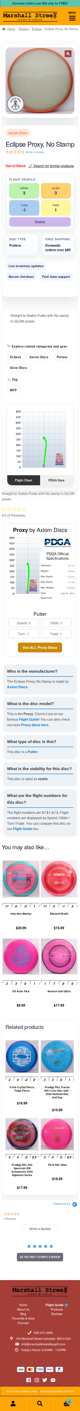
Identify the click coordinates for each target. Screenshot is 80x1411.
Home (11, 29)
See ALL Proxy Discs (40, 647)
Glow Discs (18, 367)
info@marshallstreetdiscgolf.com (43, 1344)
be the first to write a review (40, 1257)
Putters (62, 357)
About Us (23, 1309)
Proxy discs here (34, 725)
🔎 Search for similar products (51, 165)
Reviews (57, 1314)
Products (57, 1309)
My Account (13, 1404)
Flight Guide (29, 719)
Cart (61, 1400)
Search (40, 1404)
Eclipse (37, 29)
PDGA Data (56, 480)
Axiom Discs (38, 357)
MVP (13, 390)
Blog (23, 1314)
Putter (33, 752)
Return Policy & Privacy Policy (22, 1391)
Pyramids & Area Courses (23, 1320)
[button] (68, 53)
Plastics (24, 29)
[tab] (40, 1228)
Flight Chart (23, 480)
